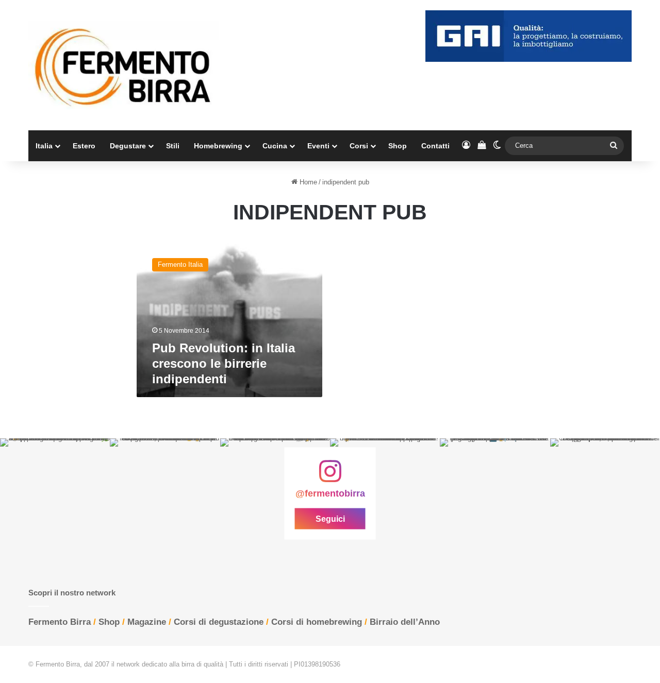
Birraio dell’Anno (405, 622)
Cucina (274, 146)
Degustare (128, 146)
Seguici (330, 519)
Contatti (435, 146)
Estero (84, 146)
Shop (397, 146)
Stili (172, 146)
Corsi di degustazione (218, 622)
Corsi (359, 146)
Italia (44, 146)
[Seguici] (330, 476)
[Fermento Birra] (123, 65)
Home (307, 182)
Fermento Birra (59, 622)
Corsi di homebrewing (316, 622)
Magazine (146, 622)
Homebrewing (218, 146)
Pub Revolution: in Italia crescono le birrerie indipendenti (223, 363)
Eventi (318, 146)
